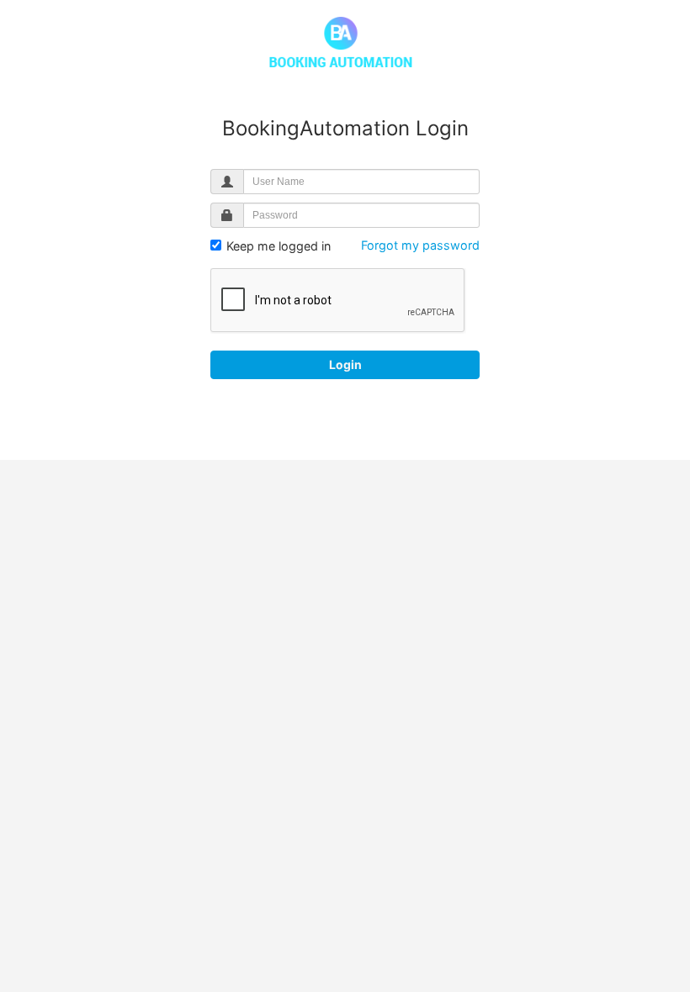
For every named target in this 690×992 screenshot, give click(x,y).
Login (345, 364)
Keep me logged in (277, 246)
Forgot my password (420, 245)
